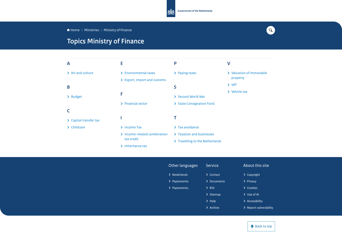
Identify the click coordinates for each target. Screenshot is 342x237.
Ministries (91, 30)
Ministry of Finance (118, 30)
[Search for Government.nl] (270, 30)
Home (75, 30)
